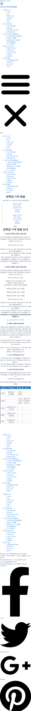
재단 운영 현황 (7, 24)
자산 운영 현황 (11, 26)
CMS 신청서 (10, 50)
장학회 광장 (6, 58)
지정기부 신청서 (11, 52)
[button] (15, 101)
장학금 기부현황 (11, 38)
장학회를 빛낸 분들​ (12, 60)
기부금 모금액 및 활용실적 (11, 34)
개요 (8, 14)
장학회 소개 (6, 10)
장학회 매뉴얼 (11, 32)
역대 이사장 (10, 16)
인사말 (9, 12)
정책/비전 (9, 28)
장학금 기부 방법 (8, 46)
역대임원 (9, 18)
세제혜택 (9, 56)
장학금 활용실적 (11, 42)
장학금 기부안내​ (11, 48)
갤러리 (9, 66)
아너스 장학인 (11, 44)
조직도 (9, 20)
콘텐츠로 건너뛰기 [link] (5, 1)
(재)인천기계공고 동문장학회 (8, 7)
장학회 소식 (10, 62)
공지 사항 (9, 64)
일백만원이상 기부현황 (13, 40)
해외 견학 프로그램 (12, 30)
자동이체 (9, 54)
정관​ (8, 22)
